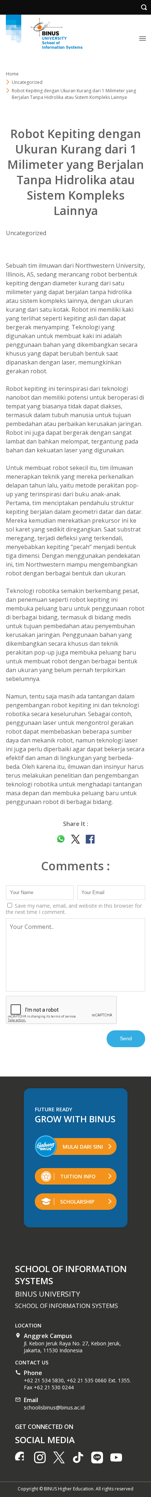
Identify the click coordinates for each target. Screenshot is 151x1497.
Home (12, 74)
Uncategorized (26, 233)
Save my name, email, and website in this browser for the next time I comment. (74, 908)
